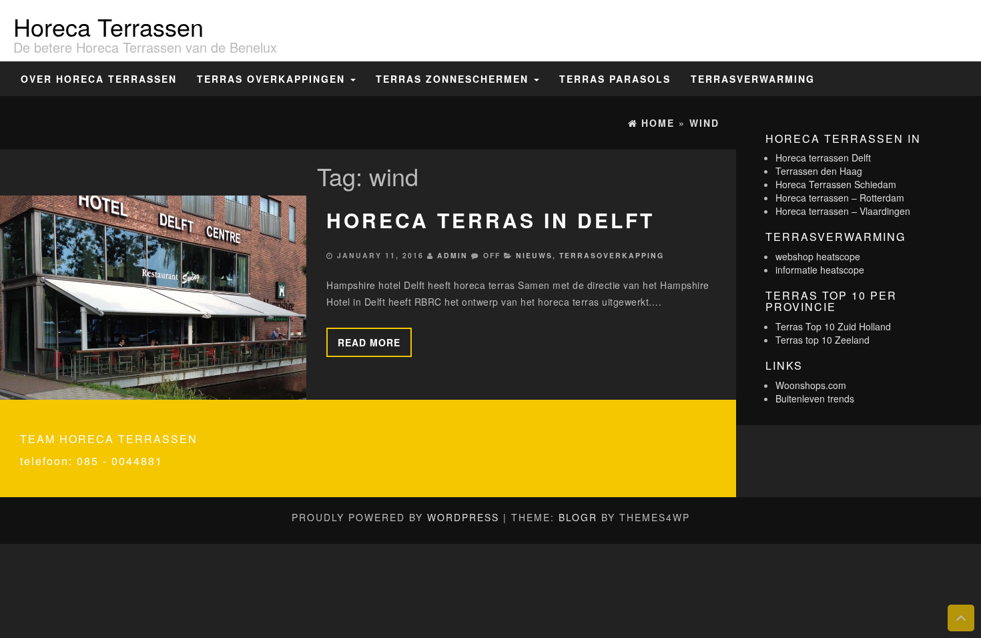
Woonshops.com (810, 385)
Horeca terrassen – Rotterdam (839, 197)
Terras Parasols (615, 78)
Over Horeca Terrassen (99, 78)
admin (452, 255)
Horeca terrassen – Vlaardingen (842, 211)
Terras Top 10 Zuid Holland (833, 326)
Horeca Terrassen (108, 26)
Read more (369, 342)
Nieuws (534, 255)
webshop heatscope (817, 256)
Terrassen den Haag (818, 171)
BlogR (578, 517)
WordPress (463, 517)
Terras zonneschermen (454, 78)
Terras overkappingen (273, 78)
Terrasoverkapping (611, 255)
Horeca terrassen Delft (823, 157)
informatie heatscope (819, 269)
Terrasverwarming (753, 78)
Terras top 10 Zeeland (822, 339)
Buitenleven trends (814, 398)
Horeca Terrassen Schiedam (835, 184)
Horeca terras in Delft (490, 220)
